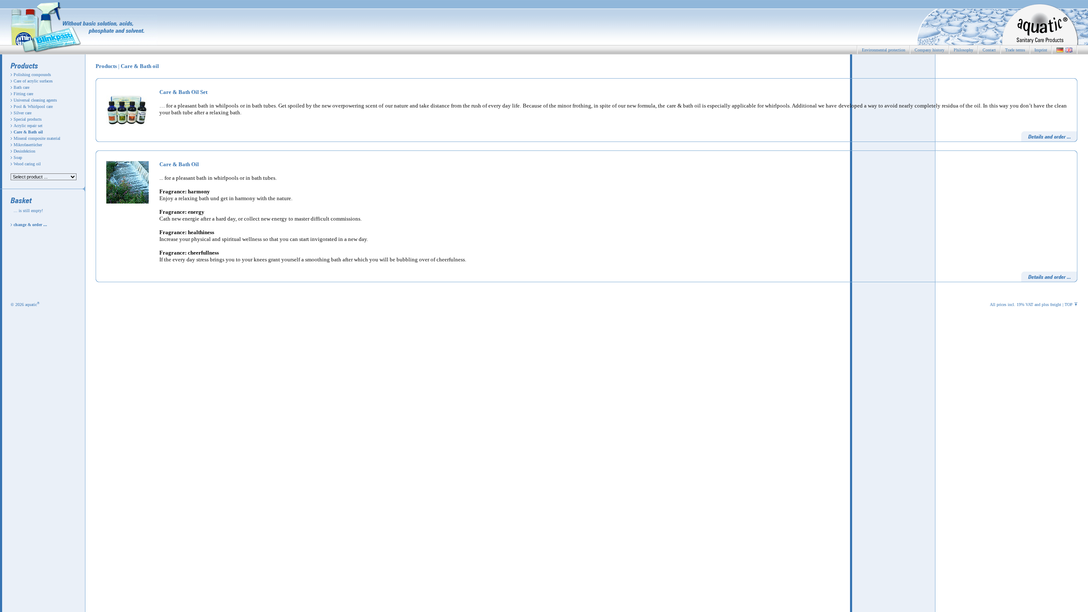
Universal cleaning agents (35, 100)
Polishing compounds (32, 74)
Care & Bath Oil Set (183, 92)
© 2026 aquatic (25, 304)
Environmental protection (883, 50)
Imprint (1040, 50)
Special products (28, 119)
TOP (1069, 304)
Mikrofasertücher (28, 144)
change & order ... (30, 224)
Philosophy (963, 50)
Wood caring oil (27, 164)
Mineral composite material (37, 138)
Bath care (21, 87)
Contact (989, 50)
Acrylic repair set (28, 125)
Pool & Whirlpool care (33, 106)
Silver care (22, 112)
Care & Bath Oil (179, 164)
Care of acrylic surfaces (33, 81)
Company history (929, 50)
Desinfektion (24, 151)
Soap (18, 157)
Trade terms (1015, 50)
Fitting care (23, 93)
